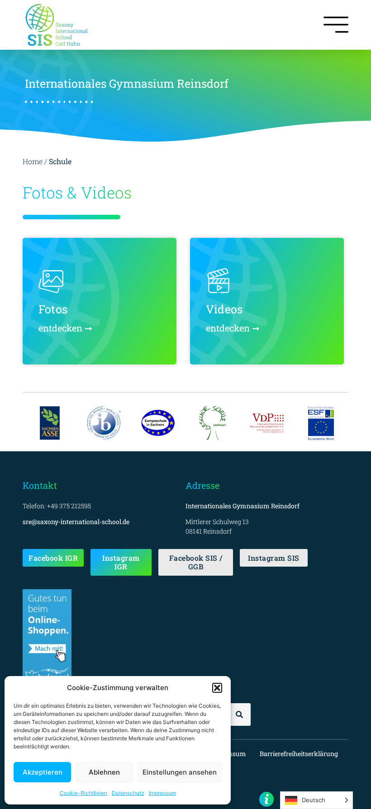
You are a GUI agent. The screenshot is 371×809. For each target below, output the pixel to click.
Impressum (162, 793)
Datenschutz (128, 793)
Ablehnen (104, 772)
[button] (217, 687)
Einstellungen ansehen (180, 772)
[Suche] (239, 714)
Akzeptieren (42, 772)
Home (33, 161)
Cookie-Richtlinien (83, 793)
